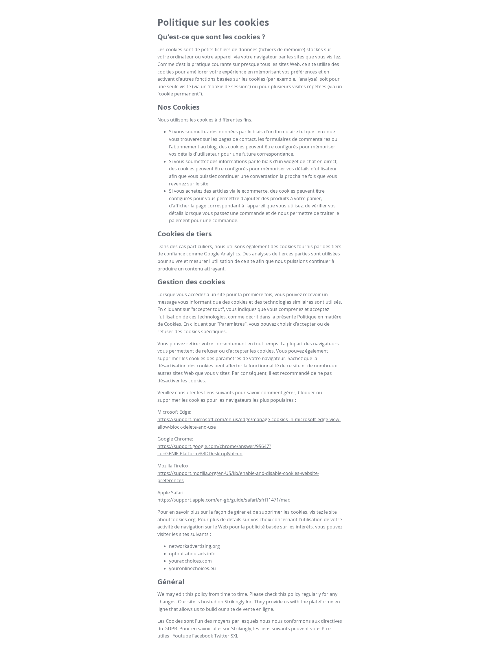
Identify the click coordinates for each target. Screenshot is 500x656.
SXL (234, 636)
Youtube (182, 636)
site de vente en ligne (250, 609)
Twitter (221, 636)
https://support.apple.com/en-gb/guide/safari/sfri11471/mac (223, 500)
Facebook (202, 636)
